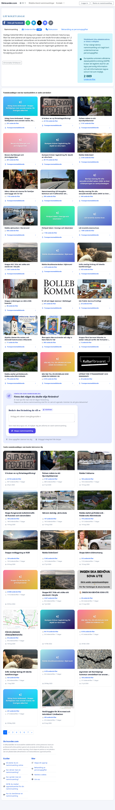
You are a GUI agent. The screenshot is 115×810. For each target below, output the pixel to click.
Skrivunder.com (9, 3)
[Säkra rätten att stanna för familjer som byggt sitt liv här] (20, 186)
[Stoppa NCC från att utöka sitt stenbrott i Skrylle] (20, 259)
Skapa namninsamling (23, 431)
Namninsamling (11, 29)
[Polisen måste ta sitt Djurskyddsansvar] (94, 113)
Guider (6, 758)
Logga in (84, 3)
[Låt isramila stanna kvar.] (94, 222)
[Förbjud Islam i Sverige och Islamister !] (57, 223)
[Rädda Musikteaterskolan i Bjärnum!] (57, 258)
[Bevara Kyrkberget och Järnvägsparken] (20, 150)
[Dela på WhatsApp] (28, 22)
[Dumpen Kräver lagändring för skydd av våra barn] (57, 150)
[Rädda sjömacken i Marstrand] (20, 222)
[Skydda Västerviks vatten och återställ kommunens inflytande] (20, 332)
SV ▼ (24, 3)
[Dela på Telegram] (33, 22)
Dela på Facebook (15, 23)
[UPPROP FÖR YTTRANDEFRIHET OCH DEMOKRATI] (94, 369)
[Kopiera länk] (50, 22)
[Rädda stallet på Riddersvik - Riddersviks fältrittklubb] (20, 369)
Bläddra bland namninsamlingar (41, 3)
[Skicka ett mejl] (45, 22)
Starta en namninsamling (102, 3)
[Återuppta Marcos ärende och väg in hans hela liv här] (57, 333)
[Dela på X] (39, 22)
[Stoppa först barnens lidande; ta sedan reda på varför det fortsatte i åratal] (94, 332)
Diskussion (53, 29)
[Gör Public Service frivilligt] (94, 295)
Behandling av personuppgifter (74, 29)
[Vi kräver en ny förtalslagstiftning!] (57, 112)
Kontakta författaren (13, 63)
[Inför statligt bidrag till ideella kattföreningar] (94, 259)
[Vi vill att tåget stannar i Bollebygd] (57, 295)
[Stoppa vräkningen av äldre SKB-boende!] (20, 296)
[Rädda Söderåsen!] (94, 149)
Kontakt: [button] (59, 3)
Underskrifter (32, 29)
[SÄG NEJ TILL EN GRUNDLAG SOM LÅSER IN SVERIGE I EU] (57, 369)
